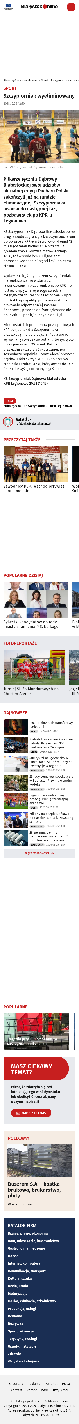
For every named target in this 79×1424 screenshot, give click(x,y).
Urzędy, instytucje (22, 1346)
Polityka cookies (56, 1401)
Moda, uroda (18, 1286)
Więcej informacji (22, 1204)
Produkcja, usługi (22, 1309)
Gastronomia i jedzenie (26, 1248)
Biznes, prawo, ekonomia (28, 1233)
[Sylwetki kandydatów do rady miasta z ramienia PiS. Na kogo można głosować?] (36, 600)
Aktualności (37, 771)
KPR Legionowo (61, 406)
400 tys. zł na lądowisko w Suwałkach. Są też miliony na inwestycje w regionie (50, 762)
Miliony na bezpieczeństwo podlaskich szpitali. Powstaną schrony (51, 818)
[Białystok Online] (39, 6)
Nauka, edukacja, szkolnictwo (32, 1301)
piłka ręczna (12, 406)
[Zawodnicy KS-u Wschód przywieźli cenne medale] (36, 464)
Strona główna (12, 80)
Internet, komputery (24, 1263)
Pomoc (32, 1390)
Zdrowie (14, 1354)
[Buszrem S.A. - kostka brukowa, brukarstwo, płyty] (39, 1160)
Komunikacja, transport (27, 1271)
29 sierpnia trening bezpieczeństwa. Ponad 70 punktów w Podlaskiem (48, 836)
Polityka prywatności (26, 1401)
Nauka (34, 752)
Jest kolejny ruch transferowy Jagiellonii (51, 725)
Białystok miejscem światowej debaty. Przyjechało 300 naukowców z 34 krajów (51, 743)
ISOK (44, 1390)
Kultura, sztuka (20, 1278)
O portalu (16, 1384)
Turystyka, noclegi (22, 1339)
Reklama (15, 1316)
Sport (44, 80)
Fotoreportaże (20, 643)
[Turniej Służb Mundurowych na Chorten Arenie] (34, 667)
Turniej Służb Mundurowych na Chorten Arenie (31, 691)
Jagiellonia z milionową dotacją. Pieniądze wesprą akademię (48, 799)
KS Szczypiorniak (35, 406)
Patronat (51, 1384)
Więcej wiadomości (37, 853)
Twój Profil (60, 1390)
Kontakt (16, 1390)
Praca (66, 1384)
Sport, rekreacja (21, 1331)
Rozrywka (15, 1324)
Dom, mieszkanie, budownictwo (33, 1241)
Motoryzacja (17, 1294)
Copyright (11, 1406)
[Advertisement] (39, 533)
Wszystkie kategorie (23, 1361)
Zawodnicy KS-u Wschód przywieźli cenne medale (35, 488)
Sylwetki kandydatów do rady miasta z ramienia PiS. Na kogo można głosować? (31, 624)
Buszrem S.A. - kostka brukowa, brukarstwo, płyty (34, 1189)
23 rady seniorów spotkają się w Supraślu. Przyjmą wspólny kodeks (51, 780)
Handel (14, 1256)
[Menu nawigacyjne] (71, 7)
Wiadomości (31, 80)
